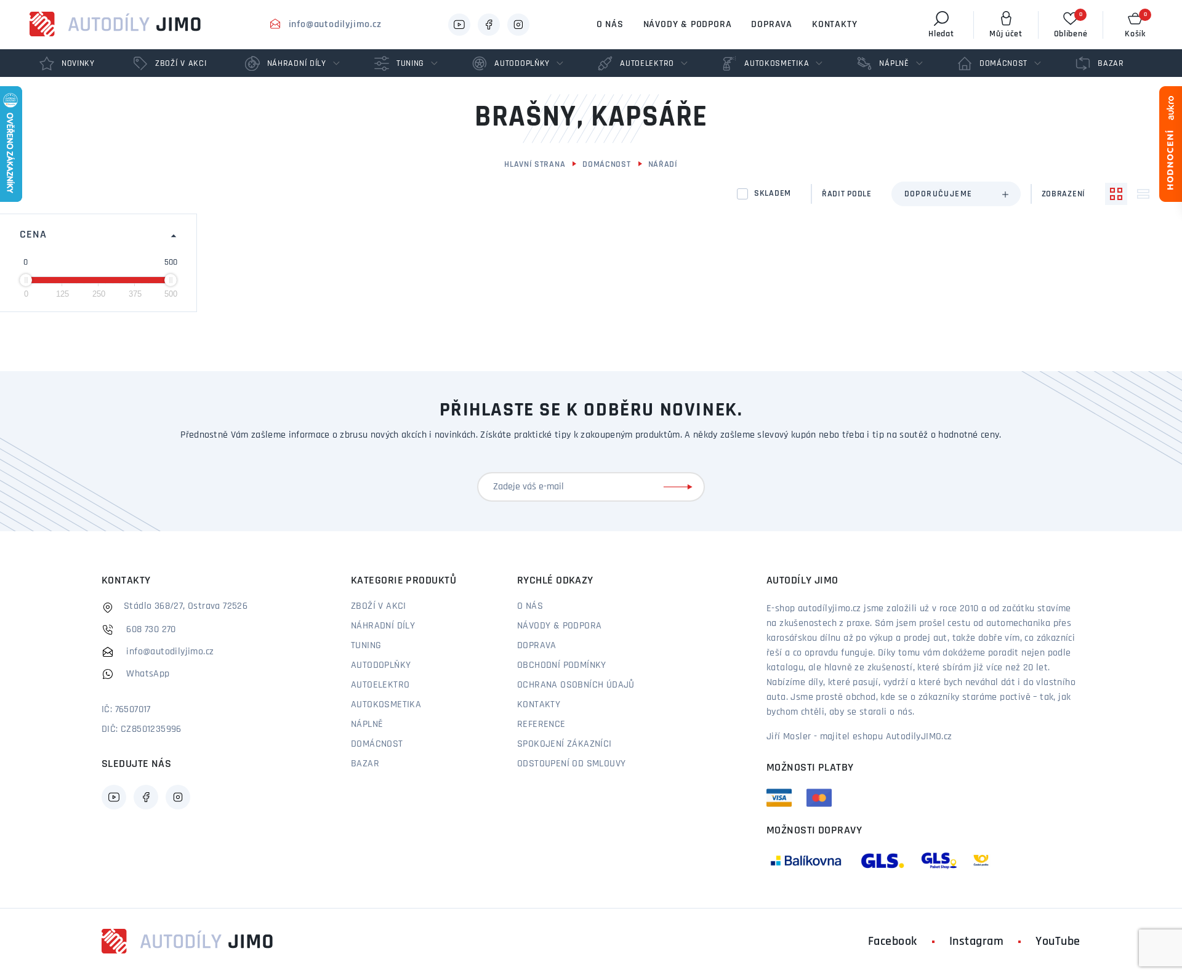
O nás (610, 25)
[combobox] (956, 194)
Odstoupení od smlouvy (571, 764)
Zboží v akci (378, 606)
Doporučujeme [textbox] (938, 194)
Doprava (771, 25)
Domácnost (606, 164)
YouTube (1057, 942)
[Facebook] (489, 25)
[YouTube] (459, 25)
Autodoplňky (381, 665)
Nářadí (663, 164)
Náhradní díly (383, 626)
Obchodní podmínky (561, 665)
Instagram (976, 942)
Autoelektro (380, 685)
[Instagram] (518, 25)
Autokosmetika (386, 705)
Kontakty (834, 25)
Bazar (365, 764)
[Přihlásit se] (680, 487)
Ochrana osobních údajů (576, 685)
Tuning (366, 646)
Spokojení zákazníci (564, 744)
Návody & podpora (687, 25)
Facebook (892, 942)
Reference (541, 724)
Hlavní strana (534, 164)
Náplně (367, 724)
